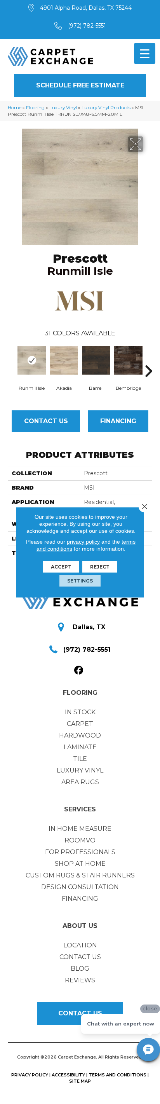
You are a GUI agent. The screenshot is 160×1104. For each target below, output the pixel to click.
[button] (80, 85)
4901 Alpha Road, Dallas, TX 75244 (86, 7)
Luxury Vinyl (63, 107)
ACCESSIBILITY (68, 1075)
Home (14, 107)
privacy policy (83, 541)
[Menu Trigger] (144, 53)
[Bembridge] (128, 360)
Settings (80, 580)
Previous (11, 359)
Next (148, 359)
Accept (61, 566)
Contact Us (46, 421)
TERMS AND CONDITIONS (117, 1075)
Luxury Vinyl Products (106, 107)
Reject (100, 566)
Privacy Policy (29, 1075)
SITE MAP (80, 1081)
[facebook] (79, 670)
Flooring (35, 107)
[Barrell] (96, 360)
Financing (118, 421)
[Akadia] (64, 360)
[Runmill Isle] (32, 360)
